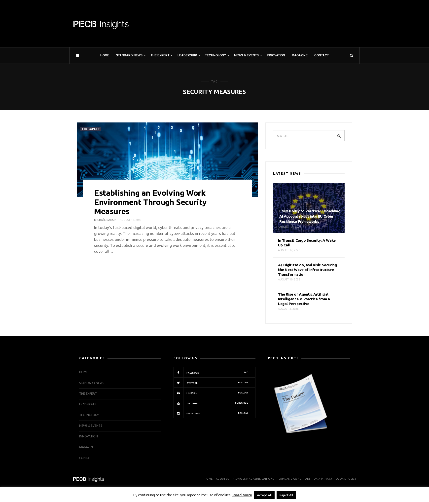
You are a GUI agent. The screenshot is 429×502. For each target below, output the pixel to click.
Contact (321, 55)
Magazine (300, 55)
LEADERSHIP (187, 55)
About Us (222, 478)
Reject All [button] (286, 495)
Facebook (217, 372)
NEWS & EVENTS (246, 55)
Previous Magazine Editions (253, 478)
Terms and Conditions (294, 478)
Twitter (217, 382)
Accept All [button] (264, 495)
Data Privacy (323, 478)
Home (104, 55)
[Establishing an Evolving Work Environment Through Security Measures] (167, 159)
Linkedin (217, 392)
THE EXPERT (160, 55)
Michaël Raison (105, 219)
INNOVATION (276, 55)
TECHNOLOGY (215, 55)
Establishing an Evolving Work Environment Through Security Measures (150, 202)
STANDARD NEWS (129, 55)
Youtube (217, 403)
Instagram (217, 413)
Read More (242, 495)
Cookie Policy (345, 478)
